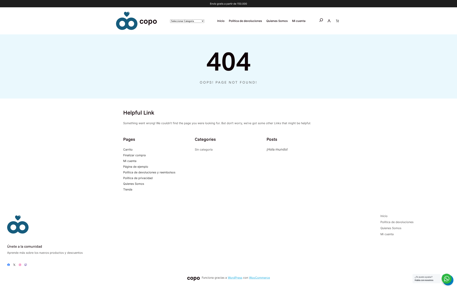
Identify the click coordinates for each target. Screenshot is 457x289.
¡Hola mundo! (277, 149)
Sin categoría (204, 149)
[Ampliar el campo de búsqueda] (321, 21)
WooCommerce (259, 277)
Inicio (221, 21)
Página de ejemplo (135, 166)
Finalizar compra (134, 155)
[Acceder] (329, 20)
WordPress (235, 277)
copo (148, 21)
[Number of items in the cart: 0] (337, 20)
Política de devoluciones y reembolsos (149, 172)
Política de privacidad (138, 178)
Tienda (127, 189)
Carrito (128, 149)
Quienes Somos (133, 183)
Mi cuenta (129, 161)
